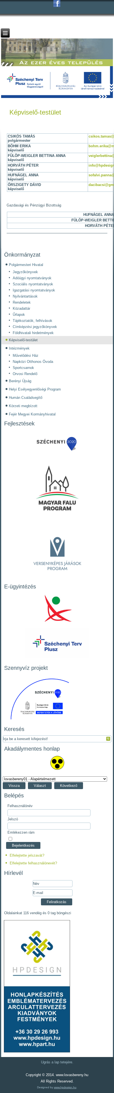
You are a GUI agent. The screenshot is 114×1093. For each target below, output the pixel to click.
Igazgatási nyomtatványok (34, 290)
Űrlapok (19, 314)
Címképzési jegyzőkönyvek (35, 327)
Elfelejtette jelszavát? (27, 855)
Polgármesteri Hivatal (26, 265)
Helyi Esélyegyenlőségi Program (35, 389)
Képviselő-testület (35, 112)
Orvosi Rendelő (25, 374)
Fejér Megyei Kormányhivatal (32, 414)
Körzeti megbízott (23, 406)
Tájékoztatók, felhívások (32, 321)
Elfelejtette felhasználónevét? (33, 863)
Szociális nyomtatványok (33, 284)
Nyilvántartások (25, 296)
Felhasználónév (20, 806)
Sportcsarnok (23, 368)
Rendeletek (22, 302)
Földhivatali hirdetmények (33, 333)
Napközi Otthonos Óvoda (33, 362)
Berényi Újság (20, 381)
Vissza (14, 786)
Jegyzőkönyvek (25, 272)
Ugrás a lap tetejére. (57, 1062)
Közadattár (21, 308)
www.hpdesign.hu (65, 1087)
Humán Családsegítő (25, 398)
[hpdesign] (37, 1052)
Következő (68, 786)
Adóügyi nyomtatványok (32, 278)
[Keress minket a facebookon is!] (56, 3)
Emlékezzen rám (21, 832)
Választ (40, 786)
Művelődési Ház (25, 355)
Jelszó (12, 819)
